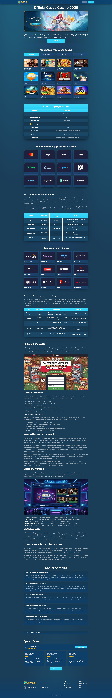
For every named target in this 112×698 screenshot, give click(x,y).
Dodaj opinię (81, 647)
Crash (63, 54)
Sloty (80, 54)
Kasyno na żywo (47, 54)
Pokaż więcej (56, 668)
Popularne (30, 54)
